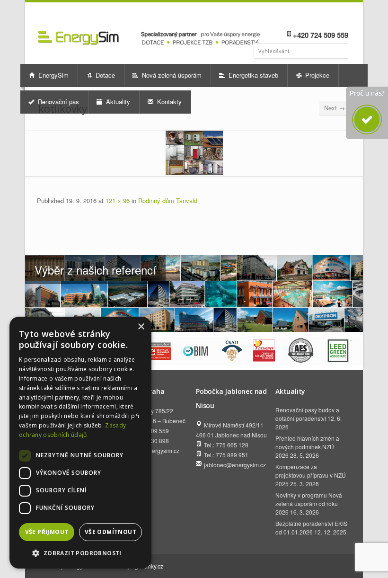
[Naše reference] (194, 293)
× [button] (140, 326)
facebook (305, 17)
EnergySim (52, 75)
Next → (334, 107)
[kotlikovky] (194, 153)
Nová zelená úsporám (171, 75)
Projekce (316, 75)
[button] (80, 553)
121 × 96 (118, 200)
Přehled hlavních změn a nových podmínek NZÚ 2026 (307, 446)
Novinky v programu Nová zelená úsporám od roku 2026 (308, 503)
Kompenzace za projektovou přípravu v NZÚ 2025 (310, 475)
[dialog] (80, 443)
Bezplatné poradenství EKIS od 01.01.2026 (311, 527)
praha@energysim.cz (151, 450)
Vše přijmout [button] (47, 532)
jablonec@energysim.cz (235, 465)
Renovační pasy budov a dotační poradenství (307, 414)
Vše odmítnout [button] (110, 532)
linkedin (316, 17)
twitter (341, 17)
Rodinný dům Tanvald (167, 200)
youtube (329, 17)
